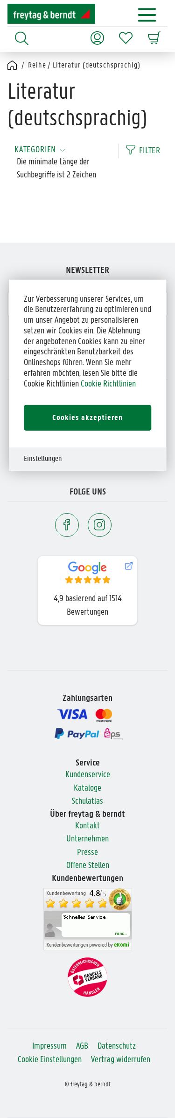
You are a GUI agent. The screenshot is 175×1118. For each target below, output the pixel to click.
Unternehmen (87, 839)
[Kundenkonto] (97, 33)
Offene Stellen (87, 865)
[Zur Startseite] (51, 14)
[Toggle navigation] (147, 15)
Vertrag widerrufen (120, 1060)
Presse (87, 852)
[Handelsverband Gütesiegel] (87, 977)
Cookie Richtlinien (108, 384)
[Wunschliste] (126, 33)
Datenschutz (117, 1046)
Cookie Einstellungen (50, 1060)
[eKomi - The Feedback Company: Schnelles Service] (87, 919)
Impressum (49, 1046)
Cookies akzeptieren (87, 417)
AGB (82, 1046)
